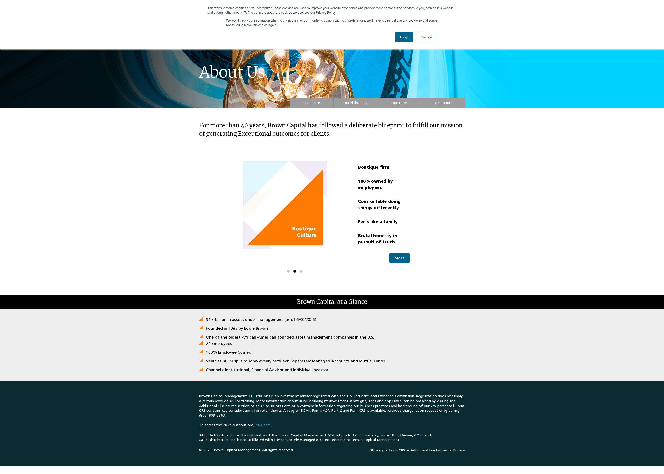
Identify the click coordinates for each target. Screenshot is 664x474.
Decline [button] (426, 37)
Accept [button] (404, 37)
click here (263, 425)
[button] (311, 103)
